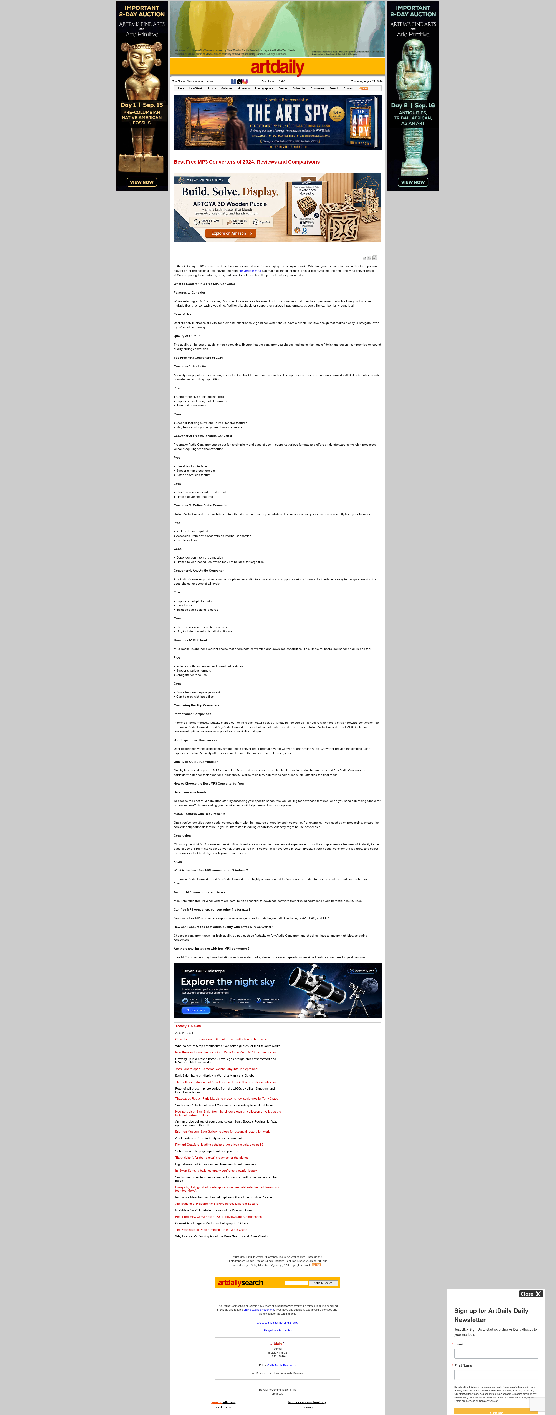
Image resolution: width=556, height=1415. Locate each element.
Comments (317, 88)
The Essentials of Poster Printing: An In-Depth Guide (211, 1229)
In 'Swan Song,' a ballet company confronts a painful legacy (216, 1170)
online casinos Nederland (259, 1309)
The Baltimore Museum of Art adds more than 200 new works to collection (226, 1082)
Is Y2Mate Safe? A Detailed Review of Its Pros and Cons (213, 1210)
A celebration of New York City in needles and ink (208, 1138)
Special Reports (274, 1260)
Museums (244, 88)
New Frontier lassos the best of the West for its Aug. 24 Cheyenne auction (226, 1052)
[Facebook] (233, 83)
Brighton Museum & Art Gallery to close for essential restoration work (222, 1131)
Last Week (195, 88)
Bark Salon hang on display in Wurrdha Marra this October (215, 1075)
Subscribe (299, 88)
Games (283, 88)
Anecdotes (239, 1265)
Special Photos (255, 1260)
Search (333, 88)
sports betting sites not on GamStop (277, 1322)
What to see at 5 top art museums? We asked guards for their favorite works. (228, 1046)
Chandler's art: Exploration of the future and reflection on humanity (221, 1039)
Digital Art (284, 1257)
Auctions (311, 1260)
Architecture (298, 1257)
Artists (212, 88)
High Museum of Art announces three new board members (215, 1164)
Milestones (271, 1257)
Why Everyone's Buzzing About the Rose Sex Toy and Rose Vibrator (222, 1236)
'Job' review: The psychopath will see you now (206, 1151)
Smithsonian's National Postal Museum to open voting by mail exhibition (224, 1105)
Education (264, 1265)
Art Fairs (322, 1260)
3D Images (290, 1265)
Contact (348, 88)
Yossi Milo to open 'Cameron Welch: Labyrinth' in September (216, 1069)
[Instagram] (245, 83)
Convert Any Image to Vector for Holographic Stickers (211, 1223)
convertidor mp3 (250, 270)
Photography (314, 1257)
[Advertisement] (332, 1054)
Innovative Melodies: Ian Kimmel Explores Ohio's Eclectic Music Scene (223, 1197)
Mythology (277, 1265)
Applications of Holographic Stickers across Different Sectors (216, 1203)
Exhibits (250, 1257)
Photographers (264, 88)
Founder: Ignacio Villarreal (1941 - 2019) (278, 1352)
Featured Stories (295, 1260)
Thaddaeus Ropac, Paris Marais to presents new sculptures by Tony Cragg (226, 1098)
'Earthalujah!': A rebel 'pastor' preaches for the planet (211, 1157)
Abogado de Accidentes (278, 1330)
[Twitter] (239, 83)
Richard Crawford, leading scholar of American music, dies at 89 (219, 1144)
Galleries (226, 88)
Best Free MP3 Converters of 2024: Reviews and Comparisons (218, 1216)
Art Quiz (251, 1265)
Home (180, 88)
